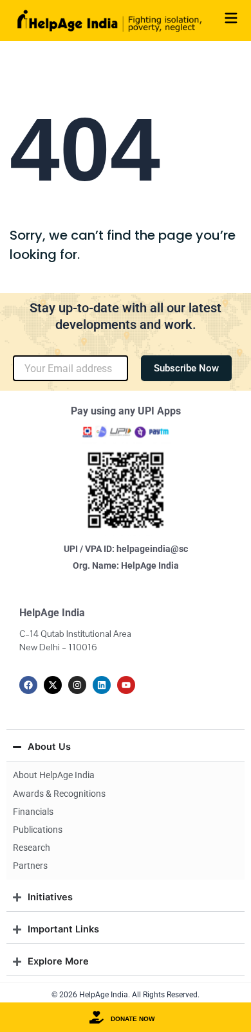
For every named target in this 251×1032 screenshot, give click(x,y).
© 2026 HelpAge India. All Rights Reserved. (125, 994)
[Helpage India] (109, 20)
